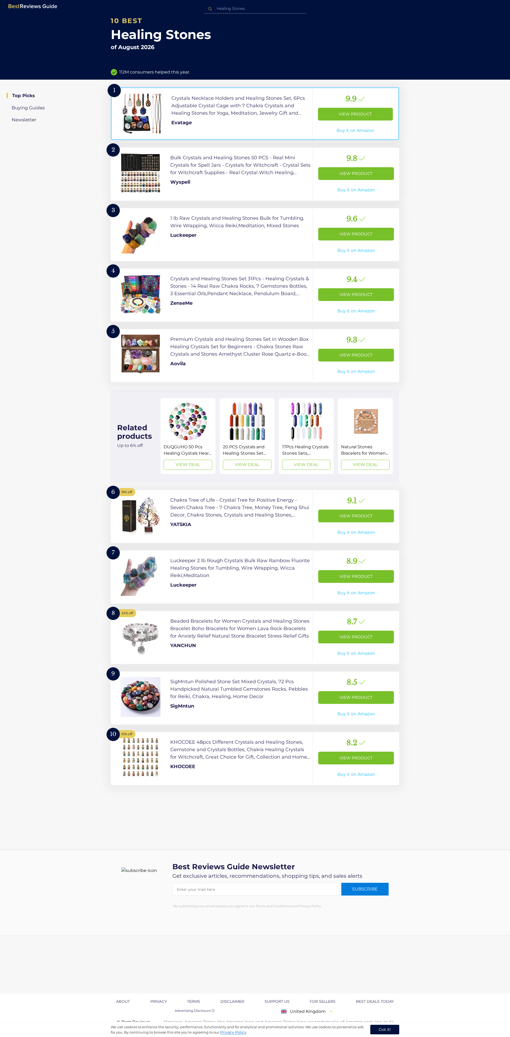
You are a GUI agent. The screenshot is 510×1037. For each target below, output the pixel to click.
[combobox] (255, 9)
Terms (193, 1001)
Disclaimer (232, 1001)
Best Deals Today (375, 1001)
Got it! (385, 1029)
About (123, 1001)
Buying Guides (28, 107)
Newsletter (24, 119)
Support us (277, 1001)
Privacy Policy (233, 1032)
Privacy (158, 1001)
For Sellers (322, 1001)
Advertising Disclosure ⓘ (195, 1011)
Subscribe (365, 889)
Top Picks (23, 95)
